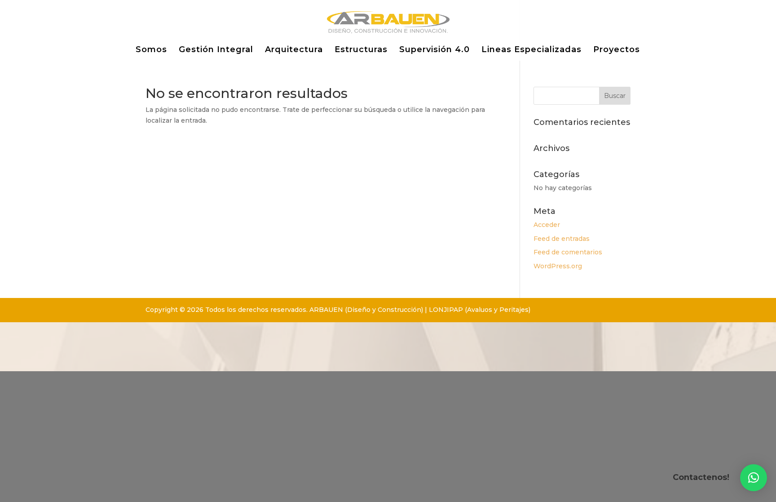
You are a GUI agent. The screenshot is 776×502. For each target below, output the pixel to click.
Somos (151, 50)
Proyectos (616, 50)
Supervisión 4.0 (434, 50)
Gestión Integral (216, 50)
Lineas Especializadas (531, 50)
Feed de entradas (562, 239)
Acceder (547, 225)
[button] (753, 477)
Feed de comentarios (568, 252)
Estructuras (361, 50)
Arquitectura (294, 50)
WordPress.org (558, 266)
